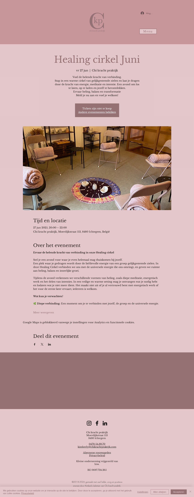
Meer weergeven (43, 312)
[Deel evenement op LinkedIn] (49, 344)
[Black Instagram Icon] (89, 423)
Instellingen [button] (142, 491)
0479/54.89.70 (97, 443)
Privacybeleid (97, 455)
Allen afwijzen (159, 491)
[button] (148, 31)
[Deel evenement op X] (42, 344)
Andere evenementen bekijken (97, 112)
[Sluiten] (190, 492)
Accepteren (178, 491)
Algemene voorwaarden (97, 452)
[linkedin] (105, 423)
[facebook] (97, 423)
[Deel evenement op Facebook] (34, 344)
